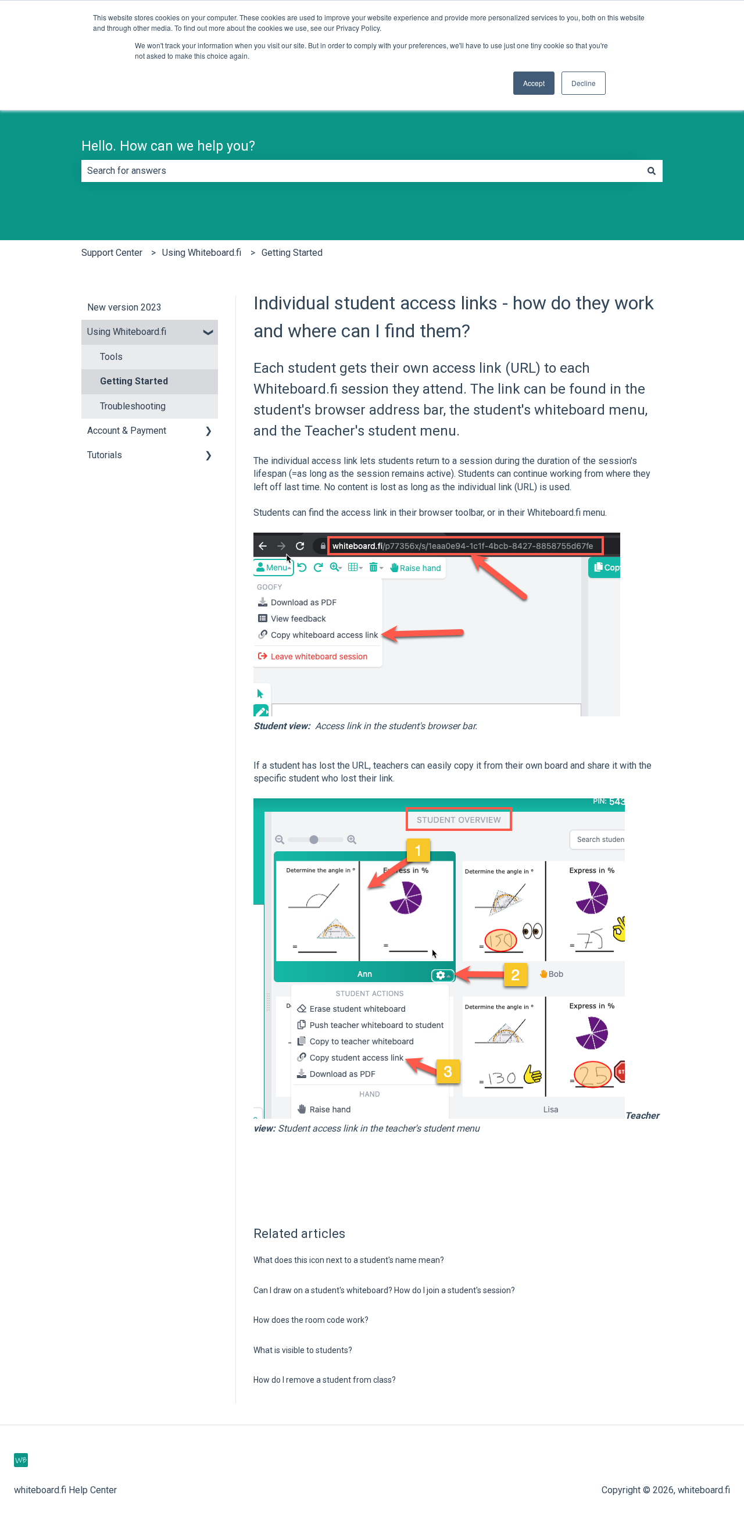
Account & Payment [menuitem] (126, 430)
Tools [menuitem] (111, 356)
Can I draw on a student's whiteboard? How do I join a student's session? (384, 1290)
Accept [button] (534, 83)
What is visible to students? (302, 1350)
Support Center (111, 252)
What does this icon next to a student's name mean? (348, 1260)
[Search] (652, 171)
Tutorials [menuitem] (104, 455)
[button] (208, 333)
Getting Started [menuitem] (134, 381)
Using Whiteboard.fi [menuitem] (126, 331)
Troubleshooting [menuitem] (133, 406)
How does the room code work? (311, 1320)
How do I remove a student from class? (324, 1379)
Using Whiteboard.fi (201, 252)
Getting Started (292, 252)
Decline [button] (583, 83)
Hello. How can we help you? (168, 146)
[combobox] (361, 171)
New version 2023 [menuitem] (124, 307)
